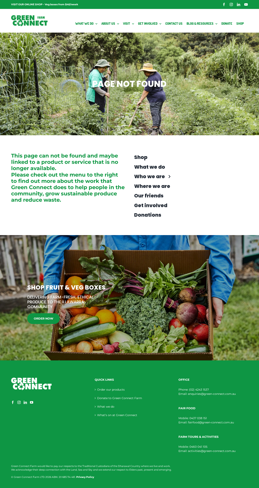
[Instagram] (19, 402)
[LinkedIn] (25, 402)
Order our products (111, 389)
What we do (105, 406)
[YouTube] (31, 402)
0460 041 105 (198, 447)
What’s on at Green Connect (117, 415)
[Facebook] (12, 402)
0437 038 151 (198, 418)
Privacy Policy (85, 476)
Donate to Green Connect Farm (119, 398)
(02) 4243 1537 (199, 389)
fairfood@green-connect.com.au (211, 422)
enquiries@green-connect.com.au (212, 394)
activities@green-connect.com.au (212, 451)
